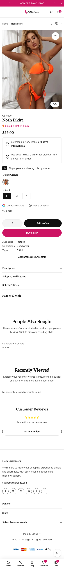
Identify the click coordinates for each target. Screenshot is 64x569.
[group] (32, 69)
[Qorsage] (32, 12)
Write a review (32, 431)
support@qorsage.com (14, 482)
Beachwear (23, 245)
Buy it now (32, 232)
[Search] (51, 12)
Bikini (20, 250)
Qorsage (7, 115)
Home (5, 23)
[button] (9, 3)
